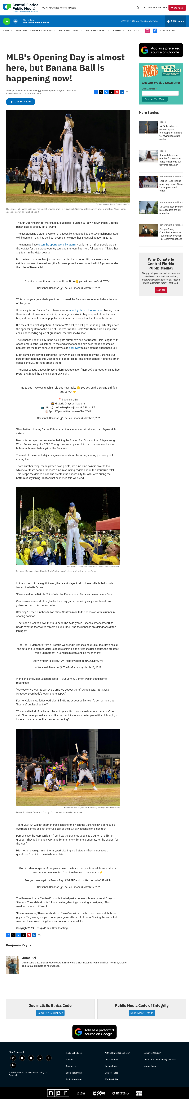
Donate (178, 7)
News (6, 30)
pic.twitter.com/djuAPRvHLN (94, 880)
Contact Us (71, 1066)
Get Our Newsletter (155, 7)
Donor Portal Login (152, 1053)
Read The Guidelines (50, 1013)
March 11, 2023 (92, 288)
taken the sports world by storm (57, 244)
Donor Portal (168, 30)
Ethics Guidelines (74, 1079)
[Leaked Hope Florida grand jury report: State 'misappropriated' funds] (148, 182)
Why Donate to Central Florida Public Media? (161, 264)
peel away (75, 347)
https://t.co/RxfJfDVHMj (54, 660)
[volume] (15, 21)
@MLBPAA (66, 391)
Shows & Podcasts (41, 30)
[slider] (20, 21)
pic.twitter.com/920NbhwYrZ (86, 660)
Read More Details (141, 1013)
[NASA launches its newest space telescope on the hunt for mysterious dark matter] (148, 127)
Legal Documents (74, 1073)
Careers (70, 1060)
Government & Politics (171, 176)
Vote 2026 (21, 30)
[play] (6, 21)
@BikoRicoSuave (100, 644)
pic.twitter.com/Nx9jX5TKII (95, 281)
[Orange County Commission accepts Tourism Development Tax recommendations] (148, 230)
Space (162, 122)
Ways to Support (96, 30)
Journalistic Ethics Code (50, 1005)
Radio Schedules (74, 1053)
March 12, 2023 (92, 667)
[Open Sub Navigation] (11, 30)
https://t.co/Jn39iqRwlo (58, 407)
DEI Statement (112, 1060)
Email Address (149, 88)
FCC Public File (111, 1079)
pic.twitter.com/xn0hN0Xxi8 (74, 411)
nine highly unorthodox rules (85, 310)
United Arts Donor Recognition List (160, 1060)
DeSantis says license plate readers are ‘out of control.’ (171, 210)
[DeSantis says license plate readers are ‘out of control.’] (148, 207)
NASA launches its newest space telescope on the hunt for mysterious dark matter (170, 133)
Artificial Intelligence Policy (117, 1053)
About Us (133, 30)
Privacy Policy (111, 1066)
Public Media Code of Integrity (142, 1005)
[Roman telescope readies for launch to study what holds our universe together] (148, 156)
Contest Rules (111, 1073)
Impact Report (150, 1066)
